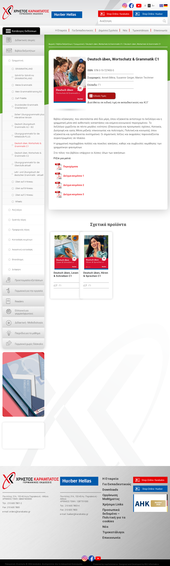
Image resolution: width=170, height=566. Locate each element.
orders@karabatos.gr (19, 511)
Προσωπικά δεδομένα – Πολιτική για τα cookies (113, 515)
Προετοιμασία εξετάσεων (29, 280)
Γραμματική (17, 60)
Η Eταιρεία (61, 30)
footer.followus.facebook (131, 5)
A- (145, 5)
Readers (19, 301)
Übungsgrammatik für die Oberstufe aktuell (27, 164)
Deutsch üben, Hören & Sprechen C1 (95, 274)
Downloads (110, 490)
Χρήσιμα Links (112, 504)
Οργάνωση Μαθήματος (111, 497)
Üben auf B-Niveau (24, 188)
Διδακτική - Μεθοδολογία (29, 322)
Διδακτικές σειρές (25, 40)
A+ (153, 5)
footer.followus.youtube (138, 5)
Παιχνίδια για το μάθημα (27, 333)
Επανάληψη (17, 259)
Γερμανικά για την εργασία (29, 291)
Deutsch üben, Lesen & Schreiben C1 (66, 274)
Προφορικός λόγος (21, 229)
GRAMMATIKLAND (24, 69)
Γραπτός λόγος (19, 220)
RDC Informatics (151, 564)
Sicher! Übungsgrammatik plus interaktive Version (29, 116)
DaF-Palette (20, 98)
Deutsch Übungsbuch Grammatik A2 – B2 (25, 125)
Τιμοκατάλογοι (140, 30)
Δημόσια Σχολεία (108, 30)
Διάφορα (16, 269)
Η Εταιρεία (110, 479)
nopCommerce (111, 564)
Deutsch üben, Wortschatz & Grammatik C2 (28, 154)
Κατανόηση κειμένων (22, 239)
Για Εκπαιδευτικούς (82, 30)
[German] (166, 5)
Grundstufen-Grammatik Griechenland (26, 106)
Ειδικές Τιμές (99, 96)
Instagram (124, 5)
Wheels (18, 201)
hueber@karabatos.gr (77, 514)
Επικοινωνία (160, 30)
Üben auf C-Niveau (24, 195)
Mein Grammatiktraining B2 (28, 91)
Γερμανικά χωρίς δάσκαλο (29, 344)
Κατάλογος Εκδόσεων (24, 31)
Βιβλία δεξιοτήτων (25, 50)
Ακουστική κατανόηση (22, 249)
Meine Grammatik (23, 85)
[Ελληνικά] (161, 5)
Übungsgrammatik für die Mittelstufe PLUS (27, 135)
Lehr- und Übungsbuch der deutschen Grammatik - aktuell (28, 173)
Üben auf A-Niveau (24, 181)
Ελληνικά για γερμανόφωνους (24, 312)
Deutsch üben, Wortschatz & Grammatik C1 (28, 145)
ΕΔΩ (23, 384)
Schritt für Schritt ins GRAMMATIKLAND (24, 77)
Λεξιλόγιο (17, 210)
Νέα (125, 30)
